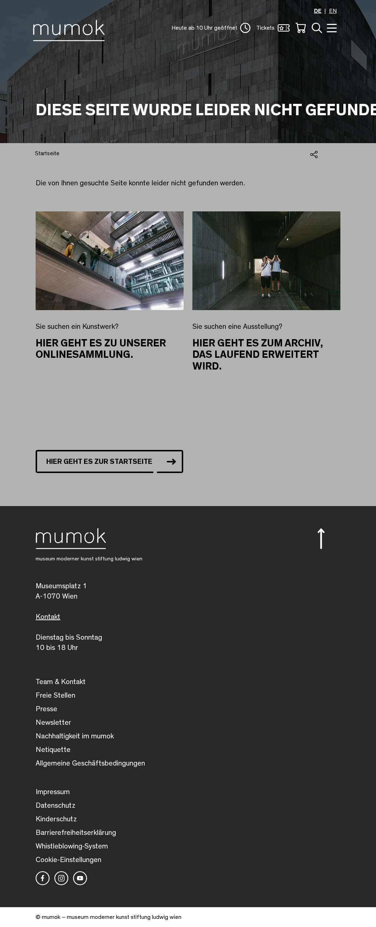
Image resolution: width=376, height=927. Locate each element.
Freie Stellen (55, 695)
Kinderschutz (56, 819)
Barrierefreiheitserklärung (76, 832)
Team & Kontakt (61, 682)
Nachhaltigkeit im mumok (75, 736)
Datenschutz (55, 805)
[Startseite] (70, 28)
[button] (211, 28)
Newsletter (53, 722)
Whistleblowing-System (72, 846)
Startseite (47, 153)
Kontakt (48, 617)
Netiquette (53, 749)
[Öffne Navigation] (331, 27)
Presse (46, 709)
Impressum (53, 792)
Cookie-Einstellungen (68, 860)
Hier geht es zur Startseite (99, 461)
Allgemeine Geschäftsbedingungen (90, 763)
